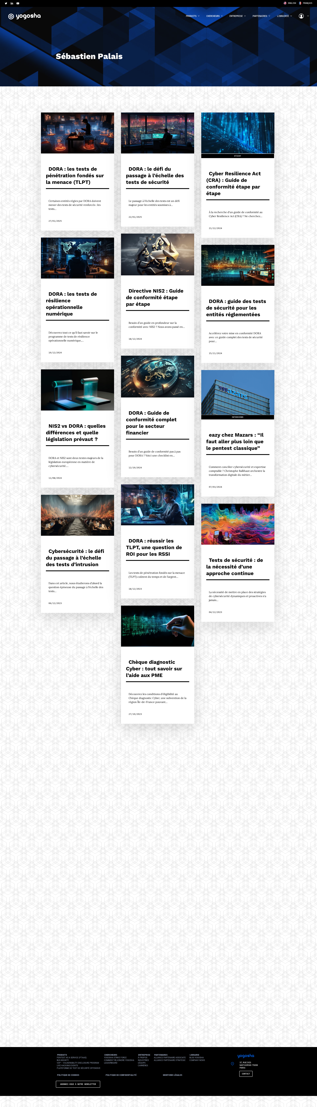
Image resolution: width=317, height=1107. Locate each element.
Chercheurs (110, 1055)
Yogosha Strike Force (115, 1057)
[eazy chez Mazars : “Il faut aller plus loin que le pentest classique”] (237, 433)
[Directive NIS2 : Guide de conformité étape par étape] (157, 291)
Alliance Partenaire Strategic (170, 1060)
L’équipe (142, 1063)
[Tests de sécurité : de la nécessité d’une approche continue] (237, 563)
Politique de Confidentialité (121, 1075)
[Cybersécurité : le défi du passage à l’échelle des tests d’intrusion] (77, 554)
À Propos (142, 1057)
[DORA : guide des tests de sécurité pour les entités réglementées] (237, 304)
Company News (197, 1060)
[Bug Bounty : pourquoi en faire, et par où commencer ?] (237, 686)
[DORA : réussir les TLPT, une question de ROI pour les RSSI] (157, 541)
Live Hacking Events (67, 1065)
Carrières (143, 1065)
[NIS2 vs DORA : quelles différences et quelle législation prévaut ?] (77, 428)
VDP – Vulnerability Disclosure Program (78, 1063)
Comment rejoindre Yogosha (119, 1060)
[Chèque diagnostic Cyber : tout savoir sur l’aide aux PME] (157, 665)
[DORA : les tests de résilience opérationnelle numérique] (77, 300)
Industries (143, 1060)
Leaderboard (110, 1063)
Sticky (237, 156)
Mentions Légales (172, 1075)
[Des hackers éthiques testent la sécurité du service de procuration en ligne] (77, 943)
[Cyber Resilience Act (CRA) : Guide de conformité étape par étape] (237, 175)
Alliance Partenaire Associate (170, 1057)
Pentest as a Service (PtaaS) (72, 1057)
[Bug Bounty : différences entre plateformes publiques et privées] (77, 810)
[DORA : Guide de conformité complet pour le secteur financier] (157, 416)
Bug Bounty (63, 1060)
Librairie (194, 1055)
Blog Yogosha (196, 1057)
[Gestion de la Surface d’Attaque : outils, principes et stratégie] (157, 922)
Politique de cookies (68, 1075)
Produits (62, 1055)
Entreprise (144, 1055)
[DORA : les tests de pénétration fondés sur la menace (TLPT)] (77, 172)
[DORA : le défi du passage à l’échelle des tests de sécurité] (157, 170)
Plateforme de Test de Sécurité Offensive (78, 1068)
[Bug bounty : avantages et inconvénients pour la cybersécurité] (157, 793)
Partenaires (161, 1055)
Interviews (237, 417)
